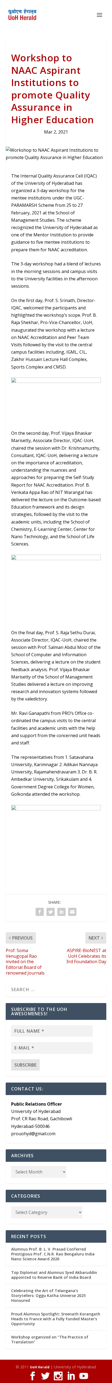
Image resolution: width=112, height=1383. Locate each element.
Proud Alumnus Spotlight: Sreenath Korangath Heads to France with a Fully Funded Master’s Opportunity (55, 1318)
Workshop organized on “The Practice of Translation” (49, 1339)
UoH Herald (39, 1367)
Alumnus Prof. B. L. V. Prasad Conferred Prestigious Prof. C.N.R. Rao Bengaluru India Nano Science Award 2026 (53, 1253)
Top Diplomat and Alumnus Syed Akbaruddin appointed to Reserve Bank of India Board (54, 1275)
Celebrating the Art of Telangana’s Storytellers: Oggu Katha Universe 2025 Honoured (48, 1295)
